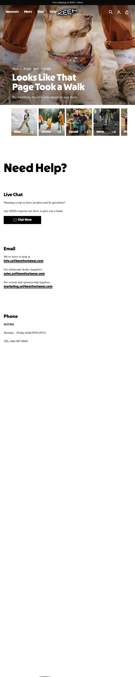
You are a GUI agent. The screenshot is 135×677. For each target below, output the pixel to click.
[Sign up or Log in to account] (119, 12)
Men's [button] (28, 12)
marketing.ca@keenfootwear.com (28, 286)
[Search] (111, 12)
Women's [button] (12, 12)
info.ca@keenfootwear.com (23, 261)
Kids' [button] (40, 12)
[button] (127, 12)
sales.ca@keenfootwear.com (24, 273)
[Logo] (67, 12)
